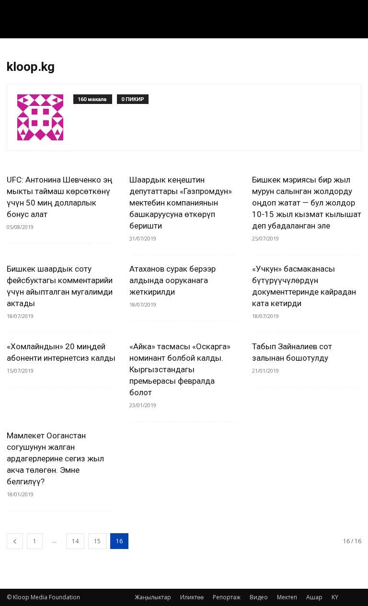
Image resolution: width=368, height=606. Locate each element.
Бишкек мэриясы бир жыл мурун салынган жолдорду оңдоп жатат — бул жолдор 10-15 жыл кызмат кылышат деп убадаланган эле (306, 202)
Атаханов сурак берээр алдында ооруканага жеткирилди (172, 280)
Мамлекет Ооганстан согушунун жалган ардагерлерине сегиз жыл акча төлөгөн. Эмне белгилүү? (55, 458)
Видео (259, 597)
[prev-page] (15, 541)
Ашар (314, 597)
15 (97, 541)
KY (335, 597)
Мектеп (287, 597)
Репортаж (227, 597)
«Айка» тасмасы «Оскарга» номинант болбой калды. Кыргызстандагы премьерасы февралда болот (179, 369)
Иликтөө (192, 597)
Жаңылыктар (153, 597)
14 (75, 541)
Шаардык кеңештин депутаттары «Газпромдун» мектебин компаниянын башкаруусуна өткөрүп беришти (180, 202)
